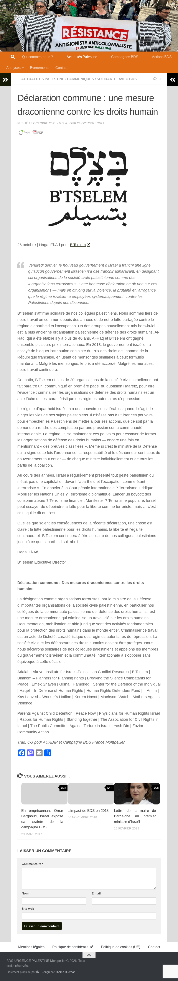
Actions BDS (162, 57)
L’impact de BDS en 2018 (88, 811)
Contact (61, 68)
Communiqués (80, 79)
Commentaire (32, 864)
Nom (25, 893)
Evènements (39, 68)
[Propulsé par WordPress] (37, 972)
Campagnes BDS (124, 57)
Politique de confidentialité (72, 947)
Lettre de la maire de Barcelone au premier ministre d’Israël (135, 816)
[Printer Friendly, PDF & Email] (30, 132)
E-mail (96, 893)
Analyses (13, 68)
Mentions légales (31, 947)
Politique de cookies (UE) (120, 947)
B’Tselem (78, 245)
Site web (28, 908)
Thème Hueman (65, 972)
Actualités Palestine (82, 57)
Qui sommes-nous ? (37, 57)
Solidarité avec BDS (117, 79)
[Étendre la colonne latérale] (5, 79)
